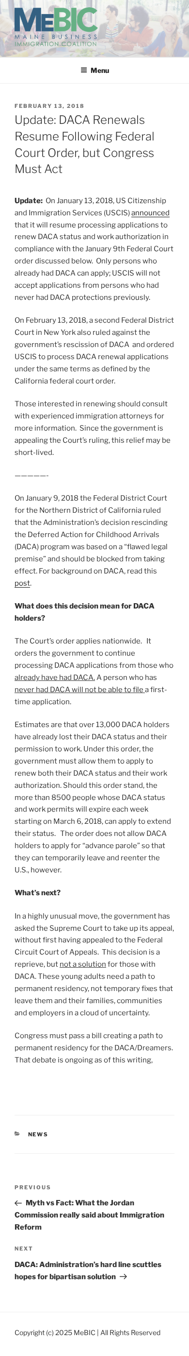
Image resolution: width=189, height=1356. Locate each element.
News (38, 1134)
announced (150, 213)
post (22, 583)
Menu (100, 70)
